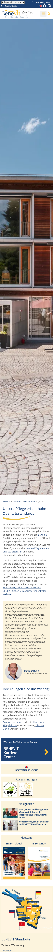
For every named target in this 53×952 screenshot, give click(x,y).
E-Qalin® (42, 534)
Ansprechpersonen (13, 722)
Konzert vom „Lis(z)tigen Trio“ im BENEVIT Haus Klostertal (34, 823)
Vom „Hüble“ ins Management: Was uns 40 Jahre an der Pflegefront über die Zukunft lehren (34, 813)
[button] (43, 14)
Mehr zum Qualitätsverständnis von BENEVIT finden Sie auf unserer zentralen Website (24, 591)
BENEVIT (7, 501)
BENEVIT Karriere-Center (11, 752)
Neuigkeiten (26, 804)
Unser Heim (29, 501)
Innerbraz (17, 501)
